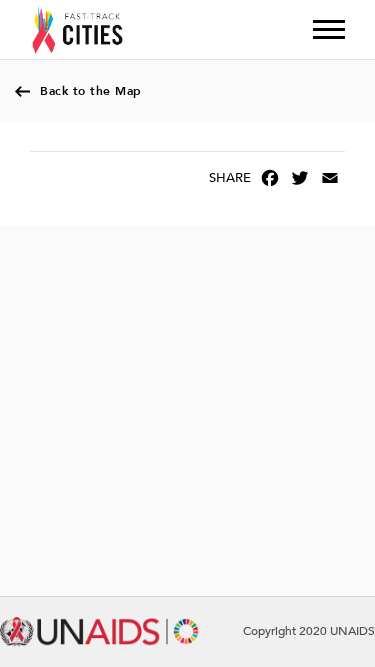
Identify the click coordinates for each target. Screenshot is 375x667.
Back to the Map (91, 91)
